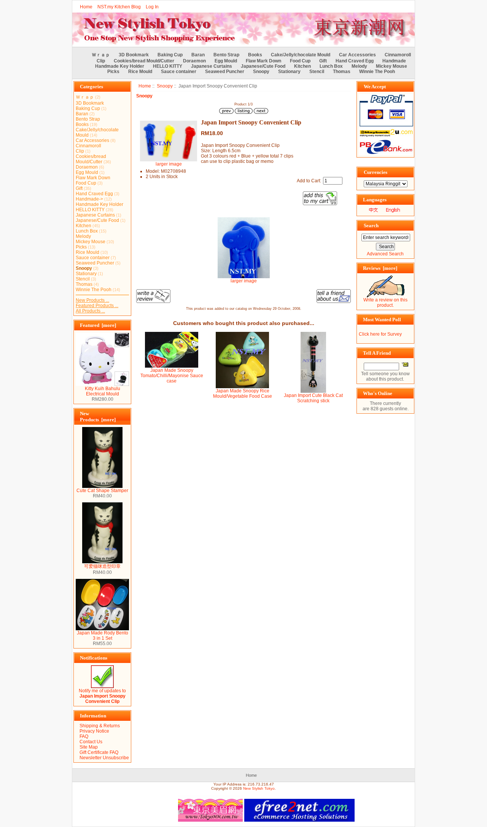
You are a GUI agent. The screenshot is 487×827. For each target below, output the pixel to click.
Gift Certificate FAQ (99, 752)
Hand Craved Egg (355, 61)
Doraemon (194, 61)
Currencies (375, 172)
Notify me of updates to (102, 696)
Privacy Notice (94, 731)
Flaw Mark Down (263, 61)
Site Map (89, 747)
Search (371, 225)
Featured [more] (98, 325)
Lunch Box (331, 66)
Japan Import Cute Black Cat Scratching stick (313, 398)
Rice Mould (140, 71)
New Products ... (92, 300)
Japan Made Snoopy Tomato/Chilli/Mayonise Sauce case (171, 376)
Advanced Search (385, 254)
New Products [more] (98, 416)
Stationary (289, 71)
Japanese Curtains (211, 66)
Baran (198, 54)
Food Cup (300, 61)
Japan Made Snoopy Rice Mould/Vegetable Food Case (242, 393)
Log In (152, 7)
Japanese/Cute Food (263, 66)
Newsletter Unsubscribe (104, 757)
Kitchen (302, 66)
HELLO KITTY (167, 66)
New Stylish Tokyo (259, 788)
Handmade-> (89, 199)
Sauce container (178, 71)
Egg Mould (226, 61)
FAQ (84, 736)
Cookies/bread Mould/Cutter (144, 61)
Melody (359, 66)
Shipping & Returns (100, 725)
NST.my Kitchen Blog (119, 7)
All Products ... (90, 311)
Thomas (341, 71)
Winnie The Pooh (377, 71)
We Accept (375, 86)
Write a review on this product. (385, 302)
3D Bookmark (134, 54)
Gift (323, 61)
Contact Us (91, 741)
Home (86, 7)
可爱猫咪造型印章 (102, 566)
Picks (113, 71)
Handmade (394, 61)
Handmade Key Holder (119, 66)
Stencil (316, 71)
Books (255, 54)
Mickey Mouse (391, 66)
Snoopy (165, 86)
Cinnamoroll (398, 54)
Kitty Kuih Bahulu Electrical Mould (102, 391)
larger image (244, 281)
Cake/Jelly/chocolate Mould (300, 54)
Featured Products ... (97, 305)
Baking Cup (170, 54)
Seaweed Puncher (224, 71)
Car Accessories (357, 54)
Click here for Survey (380, 334)
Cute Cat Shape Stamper (102, 490)
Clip (101, 61)
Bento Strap (226, 54)
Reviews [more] (380, 268)
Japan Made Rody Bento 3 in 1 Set (102, 635)
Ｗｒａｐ (101, 54)
